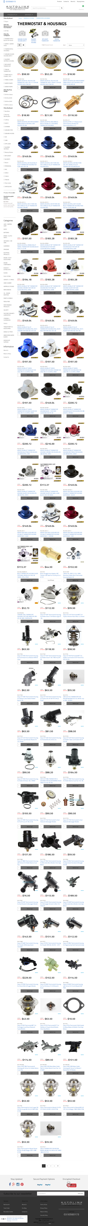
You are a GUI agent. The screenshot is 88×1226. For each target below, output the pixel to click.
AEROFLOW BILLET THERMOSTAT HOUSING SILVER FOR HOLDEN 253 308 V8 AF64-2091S (26, 493)
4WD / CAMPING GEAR (8, 225)
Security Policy (44, 1215)
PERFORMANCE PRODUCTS (8, 306)
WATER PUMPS (9, 83)
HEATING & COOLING (9, 286)
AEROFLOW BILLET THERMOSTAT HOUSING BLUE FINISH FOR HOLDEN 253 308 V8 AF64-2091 (27, 452)
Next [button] (15, 193)
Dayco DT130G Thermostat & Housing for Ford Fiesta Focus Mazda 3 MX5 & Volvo (27, 657)
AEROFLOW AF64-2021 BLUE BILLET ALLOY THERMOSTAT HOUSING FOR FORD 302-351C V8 (27, 164)
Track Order (7, 1208)
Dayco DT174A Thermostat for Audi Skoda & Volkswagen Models (49, 821)
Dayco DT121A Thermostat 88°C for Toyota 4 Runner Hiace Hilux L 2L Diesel (73, 615)
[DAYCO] (59, 603)
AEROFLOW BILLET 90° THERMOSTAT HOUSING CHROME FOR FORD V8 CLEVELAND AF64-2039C (27, 288)
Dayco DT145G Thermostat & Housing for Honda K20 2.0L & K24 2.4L (50, 739)
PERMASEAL (8, 166)
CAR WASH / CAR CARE (8, 242)
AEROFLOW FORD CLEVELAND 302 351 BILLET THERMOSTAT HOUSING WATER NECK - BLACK (72, 493)
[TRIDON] (59, 849)
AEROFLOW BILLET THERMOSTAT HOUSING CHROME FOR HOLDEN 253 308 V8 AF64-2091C (50, 452)
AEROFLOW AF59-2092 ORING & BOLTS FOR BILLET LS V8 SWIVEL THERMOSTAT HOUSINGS (49, 123)
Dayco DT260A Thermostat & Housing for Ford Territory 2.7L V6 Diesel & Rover (50, 986)
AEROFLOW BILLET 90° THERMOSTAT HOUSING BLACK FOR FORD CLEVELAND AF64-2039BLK (50, 247)
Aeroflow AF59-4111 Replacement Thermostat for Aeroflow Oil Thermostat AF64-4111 (72, 123)
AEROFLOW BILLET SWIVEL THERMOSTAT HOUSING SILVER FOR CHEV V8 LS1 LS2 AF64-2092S (27, 411)
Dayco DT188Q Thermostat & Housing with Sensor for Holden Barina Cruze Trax (27, 863)
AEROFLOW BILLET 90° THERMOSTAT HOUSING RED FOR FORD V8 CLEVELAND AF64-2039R (50, 288)
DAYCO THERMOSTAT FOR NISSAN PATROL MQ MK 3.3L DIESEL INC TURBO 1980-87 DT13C (50, 1150)
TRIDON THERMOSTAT (7, 70)
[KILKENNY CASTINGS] (59, 562)
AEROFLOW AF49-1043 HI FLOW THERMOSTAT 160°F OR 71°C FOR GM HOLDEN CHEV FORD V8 (27, 82)
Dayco (6, 21)
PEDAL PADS (7, 301)
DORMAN (7, 126)
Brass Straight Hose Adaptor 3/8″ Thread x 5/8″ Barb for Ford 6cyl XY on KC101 (50, 575)
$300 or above (9, 105)
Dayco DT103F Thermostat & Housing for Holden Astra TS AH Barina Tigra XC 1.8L (50, 616)
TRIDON (7, 180)
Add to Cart (29, 87)
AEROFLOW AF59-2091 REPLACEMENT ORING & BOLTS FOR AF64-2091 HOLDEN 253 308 (27, 123)
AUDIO (5, 229)
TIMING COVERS (9, 80)
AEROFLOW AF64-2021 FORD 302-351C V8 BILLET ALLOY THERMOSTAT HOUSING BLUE (50, 164)
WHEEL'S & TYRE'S (8, 332)
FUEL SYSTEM (7, 276)
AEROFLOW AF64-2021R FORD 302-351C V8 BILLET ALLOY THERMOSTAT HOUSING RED (50, 205)
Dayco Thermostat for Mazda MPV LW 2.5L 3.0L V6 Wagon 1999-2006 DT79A (73, 1108)
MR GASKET (8, 156)
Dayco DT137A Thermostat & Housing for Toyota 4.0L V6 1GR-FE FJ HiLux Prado (50, 698)
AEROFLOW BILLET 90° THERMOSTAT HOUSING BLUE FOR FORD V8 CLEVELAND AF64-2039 (73, 247)
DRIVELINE (6, 249)
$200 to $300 (8, 101)
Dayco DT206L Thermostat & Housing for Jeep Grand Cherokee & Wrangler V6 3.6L (73, 863)
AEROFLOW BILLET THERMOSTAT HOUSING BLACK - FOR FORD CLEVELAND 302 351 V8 (49, 411)
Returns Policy (7, 354)
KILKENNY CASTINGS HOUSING (9, 60)
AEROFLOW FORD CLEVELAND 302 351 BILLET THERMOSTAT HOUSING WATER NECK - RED (72, 534)
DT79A (6, 31)
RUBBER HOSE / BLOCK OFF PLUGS (8, 39)
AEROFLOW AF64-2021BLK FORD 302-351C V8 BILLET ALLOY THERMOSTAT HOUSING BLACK (72, 164)
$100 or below (9, 94)
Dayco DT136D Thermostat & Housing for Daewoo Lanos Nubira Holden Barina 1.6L (27, 698)
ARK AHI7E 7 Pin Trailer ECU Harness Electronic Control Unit (15, 1219)
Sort (64, 45)
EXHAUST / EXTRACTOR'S (7, 268)
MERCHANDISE (7, 290)
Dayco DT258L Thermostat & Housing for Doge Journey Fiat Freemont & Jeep (73, 944)
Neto (50, 1223)
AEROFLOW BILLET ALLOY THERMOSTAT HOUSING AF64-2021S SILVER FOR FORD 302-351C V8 (73, 329)
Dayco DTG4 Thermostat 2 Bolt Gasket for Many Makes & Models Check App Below (73, 1027)
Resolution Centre (8, 1212)
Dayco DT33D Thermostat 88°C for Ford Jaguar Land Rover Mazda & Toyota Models (26, 1027)
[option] (10, 202)
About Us (73, 1)
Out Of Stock (51, 580)
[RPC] (36, 603)
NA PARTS (7, 159)
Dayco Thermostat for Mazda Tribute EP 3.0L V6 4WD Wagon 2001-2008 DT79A (27, 1150)
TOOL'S (5, 323)
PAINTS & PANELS (8, 298)
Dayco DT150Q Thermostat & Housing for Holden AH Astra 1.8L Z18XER (27, 780)
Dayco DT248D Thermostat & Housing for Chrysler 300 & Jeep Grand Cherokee (27, 945)
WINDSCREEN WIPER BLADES (9, 336)
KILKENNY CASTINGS (7, 148)
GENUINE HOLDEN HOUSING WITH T (9, 55)
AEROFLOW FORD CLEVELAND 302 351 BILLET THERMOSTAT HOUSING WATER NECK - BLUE (26, 534)
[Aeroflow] (34, 70)
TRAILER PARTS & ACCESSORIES (8, 327)
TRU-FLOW (8, 183)
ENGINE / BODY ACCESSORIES (7, 258)
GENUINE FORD (9, 130)
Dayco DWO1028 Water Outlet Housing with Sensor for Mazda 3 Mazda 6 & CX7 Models (72, 1068)
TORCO (7, 176)
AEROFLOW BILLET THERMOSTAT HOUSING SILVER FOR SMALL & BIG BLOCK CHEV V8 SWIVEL (49, 493)
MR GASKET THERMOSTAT (7, 65)
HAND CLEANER (7, 283)
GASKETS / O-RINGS (9, 279)
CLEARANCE (6, 246)
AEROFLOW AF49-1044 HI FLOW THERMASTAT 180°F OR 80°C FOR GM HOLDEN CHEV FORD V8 (50, 82)
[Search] (62, 8)
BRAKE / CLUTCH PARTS (8, 236)
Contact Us (66, 1)
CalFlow (7, 120)
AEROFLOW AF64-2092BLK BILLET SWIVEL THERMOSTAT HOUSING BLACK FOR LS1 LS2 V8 (27, 247)
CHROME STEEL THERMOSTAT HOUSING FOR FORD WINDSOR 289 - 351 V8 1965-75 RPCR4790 (27, 616)
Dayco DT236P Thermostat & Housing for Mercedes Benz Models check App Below (73, 904)
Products (59, 1)
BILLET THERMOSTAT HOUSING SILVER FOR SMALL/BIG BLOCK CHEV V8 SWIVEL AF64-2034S (27, 575)
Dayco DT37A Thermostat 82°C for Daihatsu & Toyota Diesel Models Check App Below (49, 1027)
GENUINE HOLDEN (9, 133)
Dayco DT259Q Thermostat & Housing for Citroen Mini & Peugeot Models (27, 985)
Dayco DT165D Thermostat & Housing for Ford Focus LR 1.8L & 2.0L (27, 821)
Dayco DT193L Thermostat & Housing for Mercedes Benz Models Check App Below (50, 863)
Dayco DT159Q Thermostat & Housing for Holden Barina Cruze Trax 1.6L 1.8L (73, 780)
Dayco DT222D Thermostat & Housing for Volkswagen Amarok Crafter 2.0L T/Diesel (50, 904)
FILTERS (6, 273)
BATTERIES (6, 232)
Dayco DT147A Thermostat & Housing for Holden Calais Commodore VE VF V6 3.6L (73, 739)
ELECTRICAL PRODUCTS (6, 253)
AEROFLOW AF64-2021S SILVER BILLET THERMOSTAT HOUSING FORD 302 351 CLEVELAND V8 (73, 205)
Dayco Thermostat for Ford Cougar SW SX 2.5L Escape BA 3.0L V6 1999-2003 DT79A (27, 1109)
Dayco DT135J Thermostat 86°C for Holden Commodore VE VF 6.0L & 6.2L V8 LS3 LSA (73, 657)
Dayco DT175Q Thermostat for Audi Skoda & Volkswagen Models (72, 821)
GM (6, 137)
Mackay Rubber (9, 152)
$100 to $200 (8, 98)
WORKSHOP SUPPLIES (7, 341)
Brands (28, 15)
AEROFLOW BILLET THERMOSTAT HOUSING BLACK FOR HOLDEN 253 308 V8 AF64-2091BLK (73, 411)
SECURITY (6, 310)
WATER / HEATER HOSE (9, 44)
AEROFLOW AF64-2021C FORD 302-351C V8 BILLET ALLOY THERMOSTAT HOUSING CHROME (27, 205)
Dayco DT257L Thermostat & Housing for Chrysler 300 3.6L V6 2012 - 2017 (50, 944)
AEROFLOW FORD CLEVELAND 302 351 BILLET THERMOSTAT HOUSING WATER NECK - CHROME (49, 534)
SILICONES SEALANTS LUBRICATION (9, 314)
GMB (6, 140)
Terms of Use (43, 1204)
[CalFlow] (82, 562)
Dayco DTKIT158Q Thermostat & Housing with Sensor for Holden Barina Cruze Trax (27, 1068)
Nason (6, 162)
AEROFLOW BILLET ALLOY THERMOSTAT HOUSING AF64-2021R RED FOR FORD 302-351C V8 (50, 329)
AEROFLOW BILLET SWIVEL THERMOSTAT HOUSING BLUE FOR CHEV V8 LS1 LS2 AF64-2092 (26, 370)
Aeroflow (7, 111)
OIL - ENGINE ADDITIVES (7, 294)
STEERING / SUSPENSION (7, 319)
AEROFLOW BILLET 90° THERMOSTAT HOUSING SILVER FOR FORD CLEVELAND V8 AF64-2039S (73, 288)
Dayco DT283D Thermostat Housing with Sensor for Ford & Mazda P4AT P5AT (73, 986)
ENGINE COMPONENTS (7, 263)
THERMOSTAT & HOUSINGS (8, 50)
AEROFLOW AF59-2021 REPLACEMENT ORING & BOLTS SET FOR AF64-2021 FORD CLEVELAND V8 (73, 82)
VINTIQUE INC (8, 186)
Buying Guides (80, 1)
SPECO (6, 173)
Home (20, 18)
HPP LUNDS (8, 144)
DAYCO (6, 123)
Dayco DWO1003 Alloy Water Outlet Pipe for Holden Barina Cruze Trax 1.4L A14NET (50, 1068)
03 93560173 (11, 1)
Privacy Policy (43, 1208)
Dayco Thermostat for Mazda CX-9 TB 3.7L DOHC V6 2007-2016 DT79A (50, 1108)
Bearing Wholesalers (7, 115)
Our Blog (24, 1208)
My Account (6, 1204)
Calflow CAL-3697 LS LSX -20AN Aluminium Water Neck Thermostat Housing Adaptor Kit (72, 575)
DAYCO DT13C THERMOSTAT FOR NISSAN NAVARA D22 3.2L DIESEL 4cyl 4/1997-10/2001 (73, 698)
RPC (6, 169)
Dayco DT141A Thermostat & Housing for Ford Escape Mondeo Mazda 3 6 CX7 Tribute (27, 739)
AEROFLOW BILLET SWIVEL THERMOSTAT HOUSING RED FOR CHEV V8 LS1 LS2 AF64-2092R (72, 370)
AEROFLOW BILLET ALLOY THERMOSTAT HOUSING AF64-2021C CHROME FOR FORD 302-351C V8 (27, 329)
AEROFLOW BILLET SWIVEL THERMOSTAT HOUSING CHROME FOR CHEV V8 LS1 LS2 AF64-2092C (50, 370)
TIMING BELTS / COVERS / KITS (8, 75)
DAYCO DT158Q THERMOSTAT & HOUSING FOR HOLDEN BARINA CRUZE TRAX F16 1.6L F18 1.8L (50, 781)
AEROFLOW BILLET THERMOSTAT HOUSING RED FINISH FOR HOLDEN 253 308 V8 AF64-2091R (72, 452)
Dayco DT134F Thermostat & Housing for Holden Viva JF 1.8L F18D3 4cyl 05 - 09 (50, 657)
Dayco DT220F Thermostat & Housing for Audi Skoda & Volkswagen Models (27, 903)
